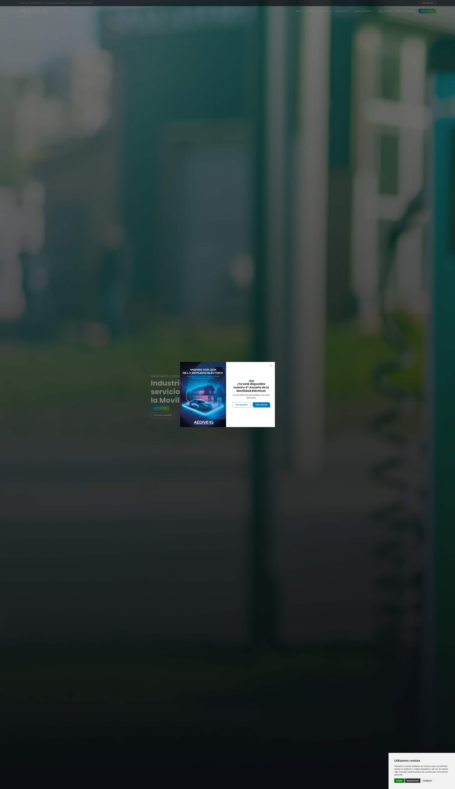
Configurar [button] (427, 781)
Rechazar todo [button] (413, 781)
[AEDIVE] (203, 394)
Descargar (261, 404)
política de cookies (423, 772)
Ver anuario (241, 404)
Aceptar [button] (399, 781)
